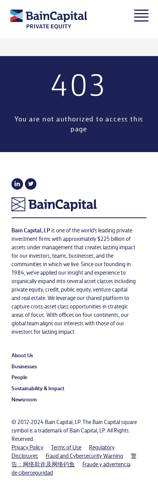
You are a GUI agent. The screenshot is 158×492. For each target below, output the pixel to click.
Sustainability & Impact (38, 388)
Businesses (24, 366)
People (19, 377)
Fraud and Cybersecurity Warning (84, 455)
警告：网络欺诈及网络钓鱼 (74, 459)
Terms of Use (66, 447)
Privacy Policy (27, 447)
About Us (22, 355)
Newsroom (24, 399)
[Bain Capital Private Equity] (60, 20)
